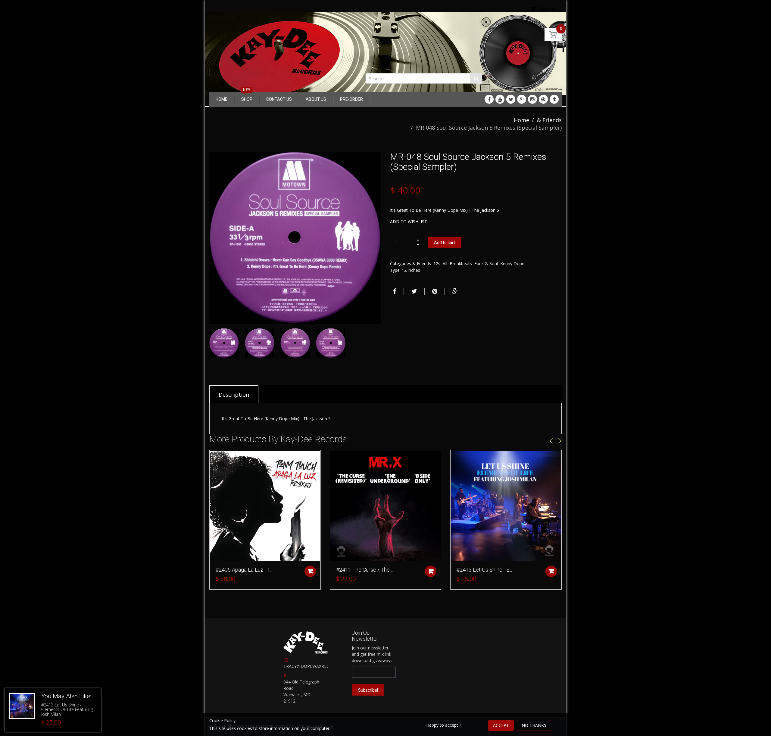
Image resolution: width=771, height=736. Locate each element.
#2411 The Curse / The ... (365, 569)
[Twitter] (510, 99)
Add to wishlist (408, 221)
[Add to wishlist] (214, 457)
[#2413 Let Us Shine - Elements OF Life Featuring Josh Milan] (22, 706)
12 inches (411, 270)
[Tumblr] (554, 99)
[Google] (521, 99)
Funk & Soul (486, 263)
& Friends (549, 120)
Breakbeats (461, 263)
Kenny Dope (512, 263)
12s (436, 263)
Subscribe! (368, 690)
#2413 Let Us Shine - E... (484, 569)
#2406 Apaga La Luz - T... (244, 569)
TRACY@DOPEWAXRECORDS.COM (317, 666)
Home (521, 120)
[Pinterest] (543, 99)
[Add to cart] (310, 571)
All (445, 263)
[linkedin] (499, 99)
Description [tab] (234, 394)
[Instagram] (532, 99)
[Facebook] (489, 99)
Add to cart (444, 242)
